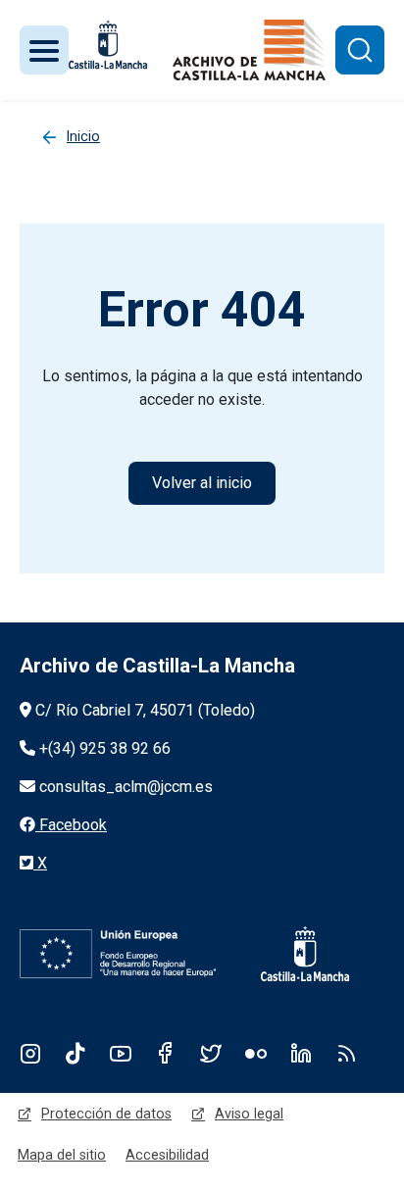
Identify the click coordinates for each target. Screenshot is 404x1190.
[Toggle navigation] (44, 49)
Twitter (210, 1053)
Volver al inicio (202, 482)
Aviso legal (249, 1113)
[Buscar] (359, 49)
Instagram (30, 1053)
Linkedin (301, 1053)
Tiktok (75, 1053)
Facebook (165, 1053)
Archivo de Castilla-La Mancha (157, 665)
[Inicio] (249, 50)
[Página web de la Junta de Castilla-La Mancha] (108, 45)
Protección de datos (106, 1113)
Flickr (255, 1053)
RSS (346, 1053)
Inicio (83, 136)
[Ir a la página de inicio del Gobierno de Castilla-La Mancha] (292, 954)
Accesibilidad (167, 1155)
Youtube (120, 1053)
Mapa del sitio (62, 1155)
